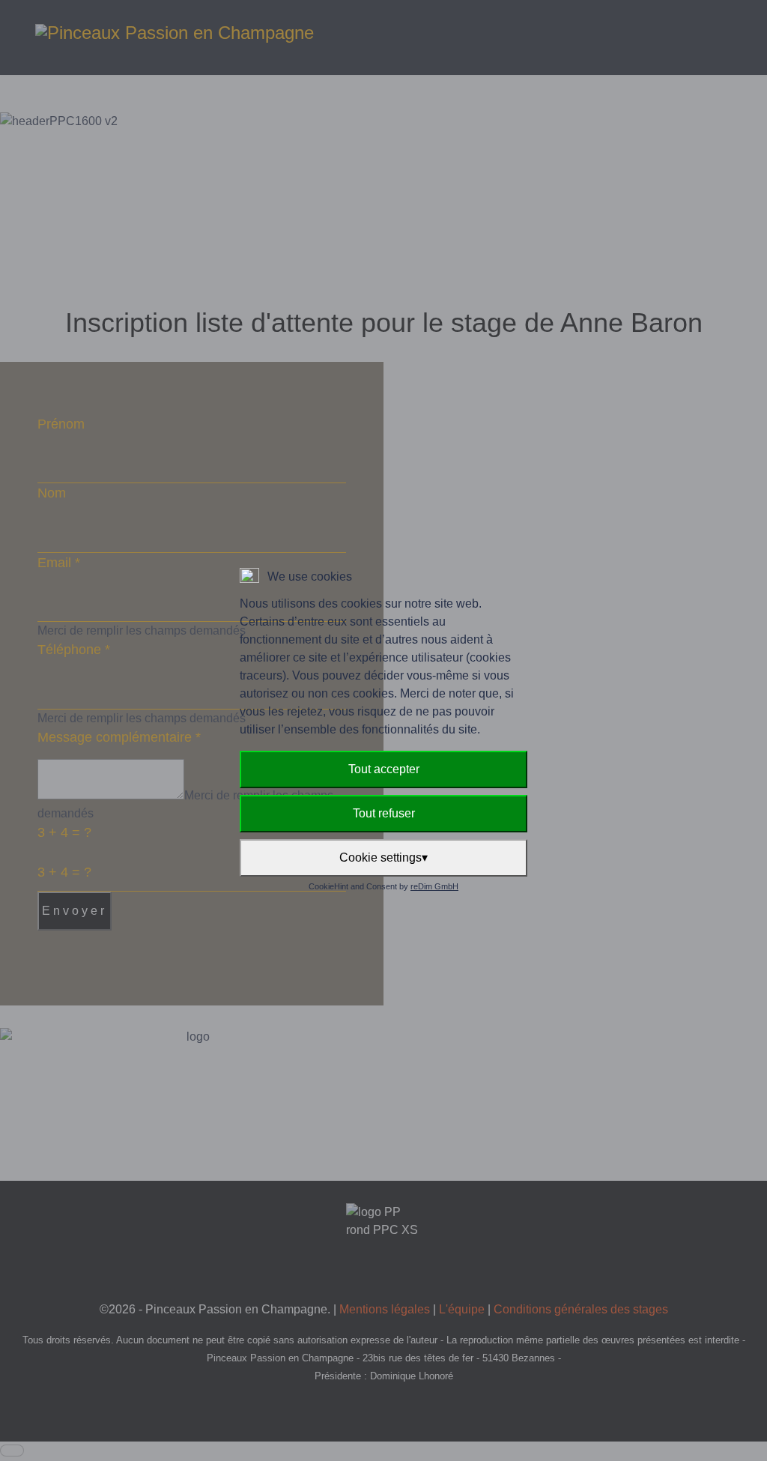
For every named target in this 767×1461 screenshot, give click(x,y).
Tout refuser (384, 813)
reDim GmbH (434, 886)
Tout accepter (383, 769)
